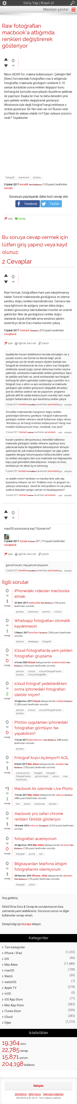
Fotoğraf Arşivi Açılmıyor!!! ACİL (41, 758)
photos (37, 177)
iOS (7, 959)
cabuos (60, 795)
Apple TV (10, 988)
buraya (26, 924)
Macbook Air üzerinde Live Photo (43, 788)
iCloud (31, 662)
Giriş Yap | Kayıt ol (38, 3)
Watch (9, 976)
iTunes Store (13, 1011)
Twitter (54, 203)
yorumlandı (53, 404)
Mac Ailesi (33, 764)
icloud (57, 611)
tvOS (8, 993)
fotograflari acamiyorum (35, 838)
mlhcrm (34, 825)
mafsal (60, 701)
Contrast (24, 330)
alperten (67, 875)
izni (41, 854)
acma (32, 854)
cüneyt (23, 541)
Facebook (31, 203)
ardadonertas (58, 662)
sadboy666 (34, 602)
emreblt (24, 184)
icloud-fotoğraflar (37, 674)
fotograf (10, 177)
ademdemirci (35, 740)
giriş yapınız (30, 245)
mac (65, 776)
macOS (9, 970)
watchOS (10, 982)
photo (27, 804)
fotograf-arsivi (23, 776)
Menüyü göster (56, 9)
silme (32, 884)
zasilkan (59, 764)
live (18, 804)
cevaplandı (10, 334)
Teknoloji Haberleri (53, 1094)
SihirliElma (21, 1094)
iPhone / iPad (39, 875)
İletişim (38, 1085)
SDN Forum (35, 1094)
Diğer (8, 1022)
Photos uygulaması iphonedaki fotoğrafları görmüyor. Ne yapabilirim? (41, 728)
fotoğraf (38, 773)
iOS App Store (14, 999)
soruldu (8, 188)
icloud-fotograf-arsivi (50, 671)
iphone (46, 611)
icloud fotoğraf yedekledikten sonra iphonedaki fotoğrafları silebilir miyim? (40, 689)
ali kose (65, 845)
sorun (56, 776)
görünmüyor (41, 776)
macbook (23, 177)
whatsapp (33, 641)
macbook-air (23, 773)
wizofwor (34, 632)
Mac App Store (14, 1005)
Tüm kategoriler (15, 947)
